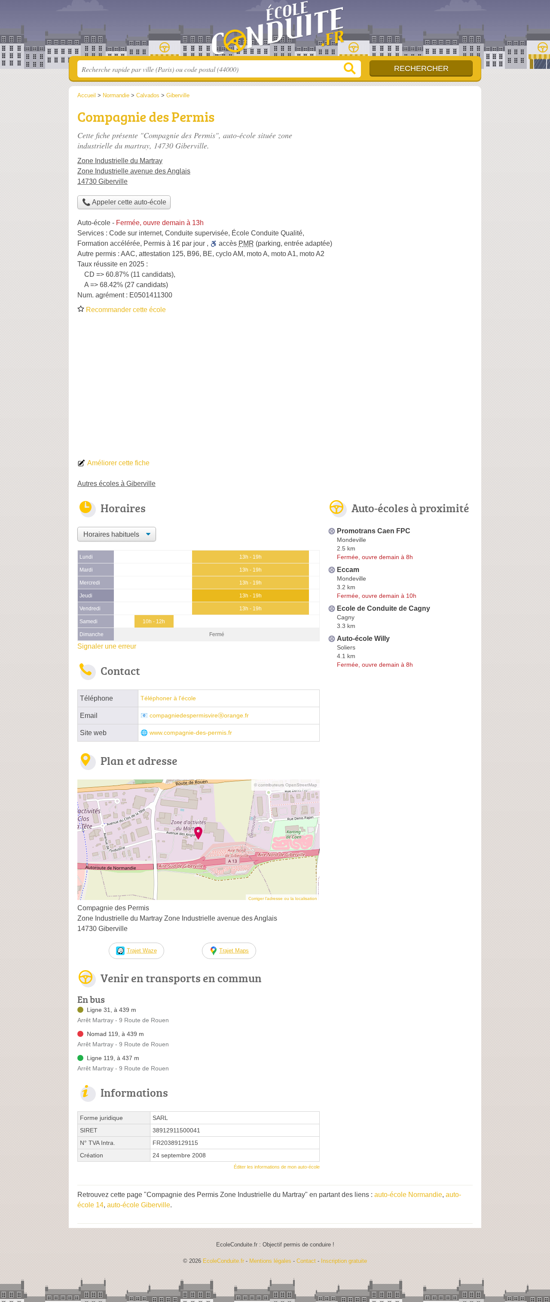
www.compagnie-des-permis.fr (191, 733)
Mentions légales (270, 1261)
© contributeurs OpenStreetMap (285, 784)
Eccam (348, 569)
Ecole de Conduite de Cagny (383, 608)
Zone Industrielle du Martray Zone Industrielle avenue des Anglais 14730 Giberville (133, 171)
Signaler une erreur (106, 646)
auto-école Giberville (138, 1205)
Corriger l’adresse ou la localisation (282, 898)
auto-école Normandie (408, 1194)
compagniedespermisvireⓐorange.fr (199, 715)
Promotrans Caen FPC (373, 531)
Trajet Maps (234, 950)
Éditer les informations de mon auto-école (277, 1166)
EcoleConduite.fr (275, 30)
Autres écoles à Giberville (116, 483)
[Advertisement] (275, 389)
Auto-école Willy (363, 638)
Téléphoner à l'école (168, 698)
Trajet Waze (142, 950)
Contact (306, 1261)
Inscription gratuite (344, 1261)
